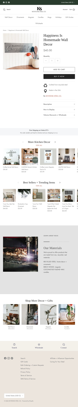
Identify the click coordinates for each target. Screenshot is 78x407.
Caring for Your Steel (57, 362)
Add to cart (59, 69)
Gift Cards (24, 362)
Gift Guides (69, 17)
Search (23, 358)
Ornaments (20, 17)
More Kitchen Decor (39, 141)
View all (39, 145)
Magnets (31, 17)
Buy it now (59, 76)
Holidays (58, 17)
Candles (40, 17)
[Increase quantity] (57, 60)
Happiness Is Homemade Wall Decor (18, 30)
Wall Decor (8, 17)
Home (4, 30)
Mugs (49, 17)
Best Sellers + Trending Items (39, 182)
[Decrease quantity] (45, 60)
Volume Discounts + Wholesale (54, 115)
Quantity (46, 56)
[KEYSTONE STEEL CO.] (39, 9)
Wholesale (39, 23)
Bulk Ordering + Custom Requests (32, 365)
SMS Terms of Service (28, 379)
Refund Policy (25, 368)
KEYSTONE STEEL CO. (54, 96)
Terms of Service (26, 375)
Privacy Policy (25, 372)
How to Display (49, 109)
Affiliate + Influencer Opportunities (62, 358)
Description (47, 104)
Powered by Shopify (27, 401)
